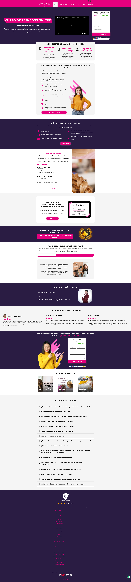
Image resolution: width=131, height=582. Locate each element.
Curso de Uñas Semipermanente (59, 546)
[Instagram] (91, 1)
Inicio (39, 507)
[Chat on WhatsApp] (128, 578)
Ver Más (53, 188)
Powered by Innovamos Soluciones (73, 572)
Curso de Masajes (58, 560)
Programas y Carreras (58, 507)
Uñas (59, 539)
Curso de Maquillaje (59, 521)
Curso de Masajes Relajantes (58, 562)
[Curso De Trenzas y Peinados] (65, 384)
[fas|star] (65, 497)
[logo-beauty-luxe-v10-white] (44, 4)
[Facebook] (89, 1)
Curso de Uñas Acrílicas (58, 543)
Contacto (91, 507)
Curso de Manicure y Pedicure (59, 541)
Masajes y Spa (59, 558)
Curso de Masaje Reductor (59, 564)
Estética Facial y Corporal (59, 552)
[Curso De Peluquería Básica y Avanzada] (45, 384)
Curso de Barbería (58, 536)
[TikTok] (93, 1)
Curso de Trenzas (58, 530)
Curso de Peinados (59, 531)
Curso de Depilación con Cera (58, 556)
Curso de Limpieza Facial (59, 554)
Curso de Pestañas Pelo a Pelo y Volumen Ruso (59, 516)
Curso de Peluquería (59, 528)
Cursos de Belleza (58, 510)
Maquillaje (59, 519)
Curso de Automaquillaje (58, 523)
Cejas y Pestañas (58, 512)
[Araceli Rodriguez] (4, 316)
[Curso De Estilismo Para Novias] (85, 384)
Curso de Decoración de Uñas (58, 544)
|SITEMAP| (65, 579)
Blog (86, 507)
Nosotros (79, 507)
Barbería (58, 534)
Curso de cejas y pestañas (59, 515)
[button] (69, 4)
